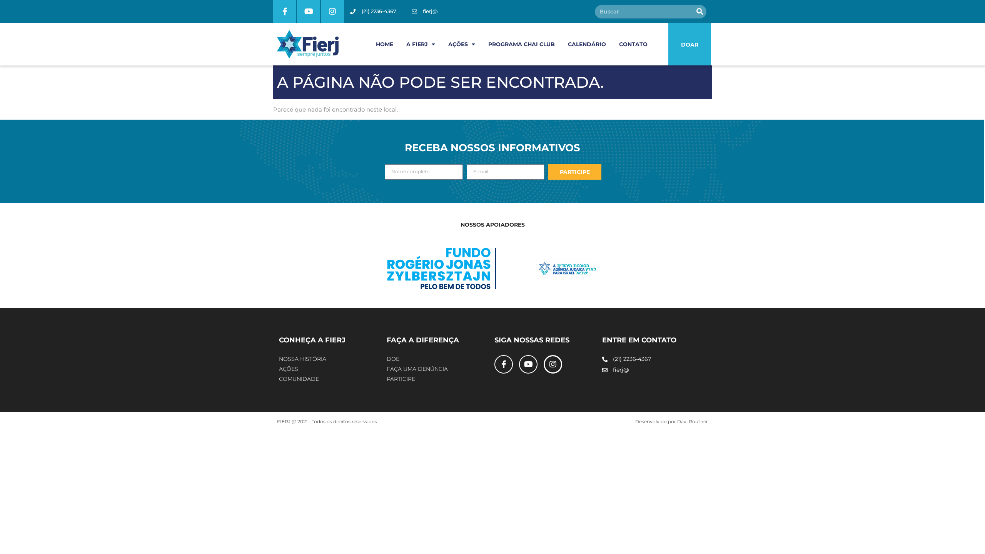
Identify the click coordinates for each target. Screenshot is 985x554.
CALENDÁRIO (587, 44)
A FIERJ (417, 44)
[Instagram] (332, 11)
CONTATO (633, 44)
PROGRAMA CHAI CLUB (521, 44)
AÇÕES (458, 44)
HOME (384, 44)
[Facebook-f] (284, 11)
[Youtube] (308, 11)
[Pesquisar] (699, 11)
